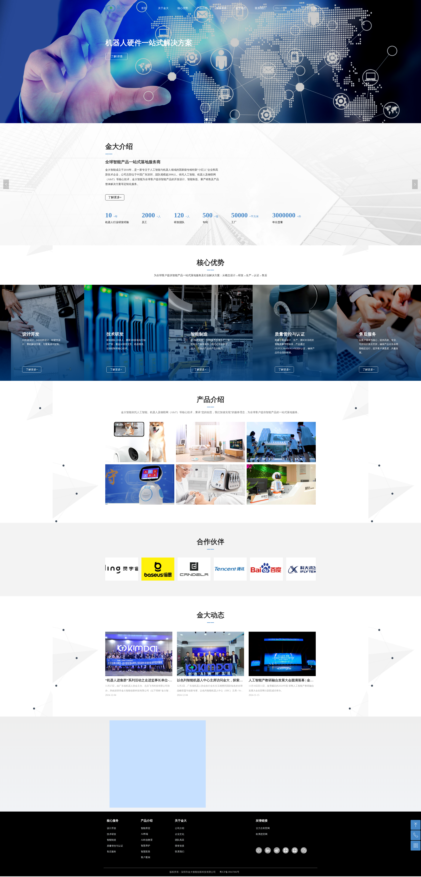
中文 (309, 8)
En (315, 8)
